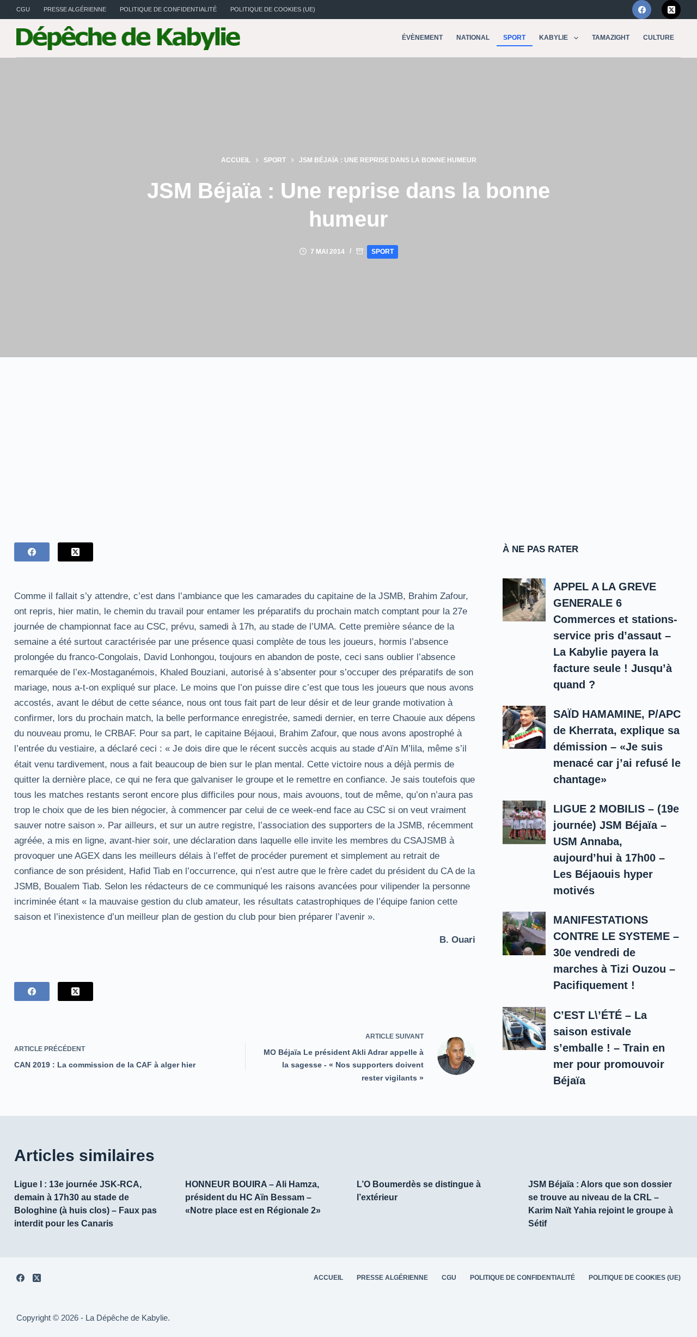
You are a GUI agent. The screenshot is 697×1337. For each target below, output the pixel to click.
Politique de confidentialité (168, 9)
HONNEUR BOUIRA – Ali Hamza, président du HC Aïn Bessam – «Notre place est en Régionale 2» (253, 1197)
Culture (658, 37)
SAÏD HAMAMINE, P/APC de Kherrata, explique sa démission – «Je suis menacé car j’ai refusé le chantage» (617, 746)
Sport (514, 37)
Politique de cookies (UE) (272, 9)
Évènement (422, 37)
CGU (23, 9)
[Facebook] (641, 9)
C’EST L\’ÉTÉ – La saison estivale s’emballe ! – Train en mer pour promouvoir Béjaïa (609, 1047)
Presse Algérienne (75, 9)
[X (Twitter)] (671, 9)
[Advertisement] (348, 439)
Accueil (328, 1277)
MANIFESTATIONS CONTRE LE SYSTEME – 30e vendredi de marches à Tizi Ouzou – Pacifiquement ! (616, 952)
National (473, 37)
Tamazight (610, 37)
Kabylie (553, 37)
